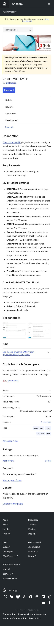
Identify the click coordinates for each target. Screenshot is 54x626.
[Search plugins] (30, 29)
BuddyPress (10, 578)
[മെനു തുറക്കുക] (50, 4)
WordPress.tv (10, 556)
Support (9, 127)
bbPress (8, 574)
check (35, 428)
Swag (32, 556)
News (5, 524)
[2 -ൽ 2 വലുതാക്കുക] (48, 325)
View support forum (12, 480)
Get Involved (34, 542)
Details (8, 100)
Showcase (33, 520)
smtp (48, 433)
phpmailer (40, 433)
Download (9, 90)
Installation (10, 113)
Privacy (6, 533)
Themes (32, 524)
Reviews (9, 107)
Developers (8, 551)
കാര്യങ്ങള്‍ (34, 547)
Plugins (31, 529)
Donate (33, 551)
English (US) (46, 422)
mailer (47, 428)
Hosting (6, 529)
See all (48, 460)
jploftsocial (11, 83)
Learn (5, 542)
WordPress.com (11, 564)
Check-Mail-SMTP (12, 142)
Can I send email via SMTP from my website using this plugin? (18, 353)
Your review (8, 460)
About (5, 520)
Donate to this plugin (13, 503)
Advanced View (10, 441)
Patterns (32, 533)
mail (41, 428)
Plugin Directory (10, 12)
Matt (6, 569)
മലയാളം (13, 590)
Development (11, 120)
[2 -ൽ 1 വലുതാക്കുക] (22, 325)
